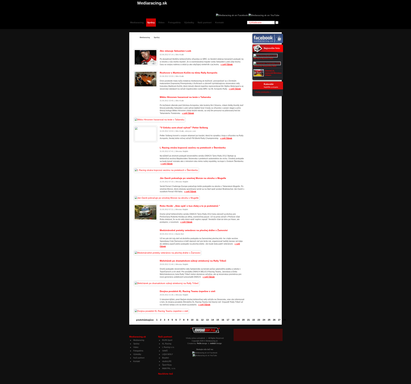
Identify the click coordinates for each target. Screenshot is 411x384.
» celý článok (227, 64)
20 (243, 320)
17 (228, 320)
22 (253, 320)
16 (223, 320)
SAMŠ (165, 351)
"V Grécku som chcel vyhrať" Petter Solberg (184, 127)
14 (212, 320)
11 (197, 320)
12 (202, 320)
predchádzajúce (145, 320)
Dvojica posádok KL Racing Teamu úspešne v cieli (187, 291)
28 (284, 320)
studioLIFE (166, 361)
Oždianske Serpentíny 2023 (264, 66)
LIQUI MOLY (167, 354)
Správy (151, 22)
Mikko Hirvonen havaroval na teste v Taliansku (185, 97)
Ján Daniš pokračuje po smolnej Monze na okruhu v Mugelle (193, 178)
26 (274, 320)
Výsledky (189, 22)
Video (161, 22)
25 (269, 320)
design (202, 343)
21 (248, 320)
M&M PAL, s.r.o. (169, 368)
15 (217, 320)
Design (216, 343)
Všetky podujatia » (263, 92)
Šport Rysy (167, 365)
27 (279, 320)
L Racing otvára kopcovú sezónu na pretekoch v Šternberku (193, 147)
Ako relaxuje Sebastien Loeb (175, 51)
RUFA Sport (167, 340)
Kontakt (219, 22)
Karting (193, 44)
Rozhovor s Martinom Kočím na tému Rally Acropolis (188, 72)
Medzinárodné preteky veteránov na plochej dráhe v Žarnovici (194, 230)
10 (192, 320)
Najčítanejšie (239, 44)
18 (233, 320)
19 (238, 320)
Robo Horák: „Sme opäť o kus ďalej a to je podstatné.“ (190, 206)
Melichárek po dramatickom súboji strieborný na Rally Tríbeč (193, 260)
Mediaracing (137, 22)
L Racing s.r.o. (168, 347)
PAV (220, 44)
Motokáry (204, 44)
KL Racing (166, 344)
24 (264, 320)
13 (207, 320)
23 (259, 320)
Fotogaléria (174, 22)
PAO (213, 44)
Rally (227, 44)
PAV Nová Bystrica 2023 (263, 58)
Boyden (165, 358)
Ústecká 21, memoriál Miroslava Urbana (273, 73)
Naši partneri (205, 22)
